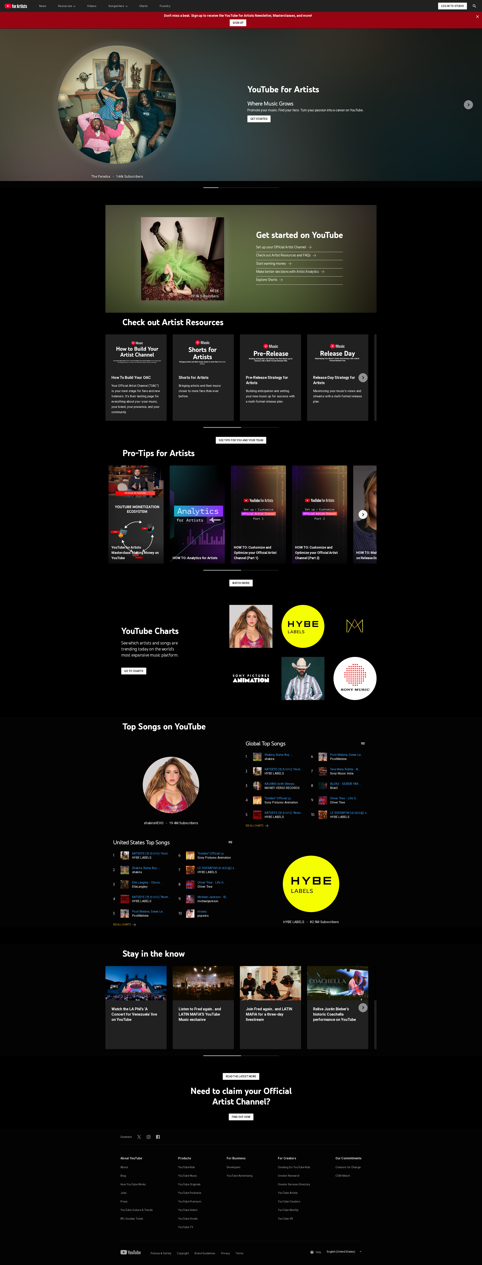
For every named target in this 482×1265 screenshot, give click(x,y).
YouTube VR (285, 1218)
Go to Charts (133, 671)
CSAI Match (343, 1175)
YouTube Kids (186, 1167)
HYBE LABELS (293, 922)
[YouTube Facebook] (158, 1137)
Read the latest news (241, 1076)
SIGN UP (238, 22)
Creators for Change (348, 1167)
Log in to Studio (452, 6)
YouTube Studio (188, 1218)
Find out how (241, 1116)
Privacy (225, 1253)
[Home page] (16, 6)
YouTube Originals (189, 1184)
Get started (259, 118)
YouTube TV (185, 1227)
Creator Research (289, 1175)
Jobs (123, 1192)
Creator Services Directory (294, 1184)
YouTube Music (187, 1175)
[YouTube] (130, 1252)
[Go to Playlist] (363, 745)
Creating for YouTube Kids (294, 1167)
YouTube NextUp (288, 1209)
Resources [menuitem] (65, 6)
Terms (239, 1253)
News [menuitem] (42, 6)
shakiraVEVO (153, 823)
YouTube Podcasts (189, 1192)
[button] (474, 6)
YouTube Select (188, 1209)
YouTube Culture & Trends (136, 1209)
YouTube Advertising (239, 1175)
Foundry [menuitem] (165, 6)
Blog (123, 1175)
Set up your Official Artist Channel (281, 247)
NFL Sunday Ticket (131, 1218)
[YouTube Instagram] (148, 1137)
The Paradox (100, 176)
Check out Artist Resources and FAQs (283, 255)
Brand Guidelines (205, 1253)
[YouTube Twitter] (139, 1137)
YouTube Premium (189, 1201)
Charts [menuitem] (143, 6)
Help (318, 1252)
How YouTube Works (133, 1184)
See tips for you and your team (241, 440)
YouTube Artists (288, 1192)
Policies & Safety (161, 1253)
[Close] (478, 16)
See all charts (255, 825)
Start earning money (271, 263)
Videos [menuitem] (91, 6)
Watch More (241, 583)
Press (123, 1201)
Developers (234, 1167)
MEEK (214, 291)
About (124, 1167)
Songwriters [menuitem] (116, 6)
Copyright (183, 1253)
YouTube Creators (289, 1201)
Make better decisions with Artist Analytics (288, 271)
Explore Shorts (267, 279)
